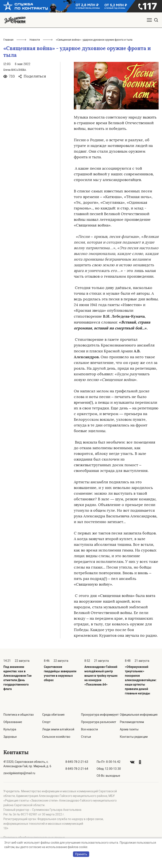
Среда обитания (53, 714)
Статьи (86, 736)
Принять (81, 854)
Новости (35, 39)
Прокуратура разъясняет (98, 722)
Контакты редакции (134, 736)
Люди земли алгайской (58, 729)
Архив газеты (129, 729)
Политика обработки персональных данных (34, 837)
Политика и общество (18, 714)
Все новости (89, 729)
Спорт (46, 722)
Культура (9, 729)
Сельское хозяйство (56, 736)
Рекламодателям (132, 722)
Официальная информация (139, 714)
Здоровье (10, 736)
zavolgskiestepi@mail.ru (19, 773)
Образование (12, 722)
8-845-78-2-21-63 (76, 761)
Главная (8, 39)
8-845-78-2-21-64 (76, 768)
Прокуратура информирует (100, 714)
